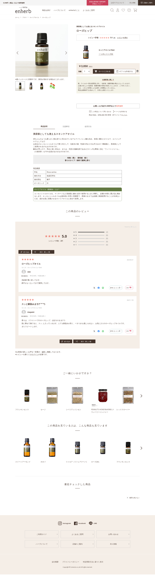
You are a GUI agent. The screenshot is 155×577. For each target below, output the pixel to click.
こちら (125, 115)
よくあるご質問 (89, 10)
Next (141, 396)
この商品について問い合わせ (101, 112)
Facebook (82, 523)
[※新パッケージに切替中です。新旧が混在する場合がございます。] (20, 86)
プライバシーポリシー (70, 562)
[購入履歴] (129, 11)
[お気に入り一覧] (123, 11)
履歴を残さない (134, 498)
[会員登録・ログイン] (117, 11)
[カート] (135, 11)
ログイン (35, 354)
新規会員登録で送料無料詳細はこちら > (97, 3)
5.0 (64, 236)
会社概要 (55, 562)
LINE (95, 523)
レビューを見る (122, 38)
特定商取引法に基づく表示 (93, 562)
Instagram (67, 523)
